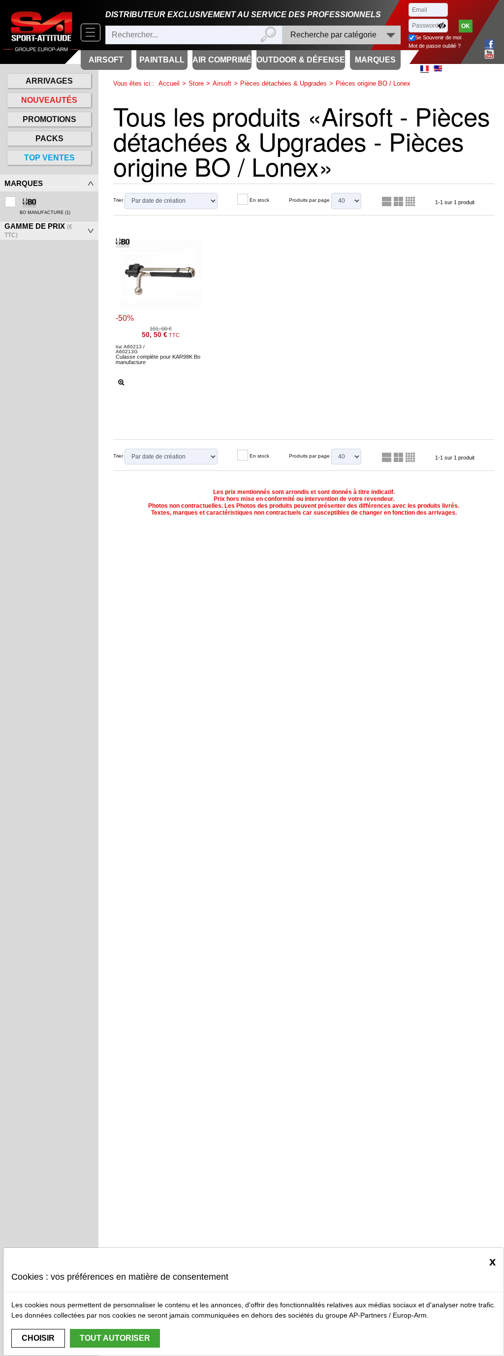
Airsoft (222, 83)
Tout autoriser (115, 1338)
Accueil (169, 83)
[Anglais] (438, 68)
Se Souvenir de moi (438, 37)
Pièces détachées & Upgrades (283, 83)
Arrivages (49, 81)
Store (196, 83)
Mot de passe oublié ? (435, 46)
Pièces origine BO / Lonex (373, 83)
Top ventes (49, 158)
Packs (49, 138)
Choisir (38, 1338)
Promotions (49, 119)
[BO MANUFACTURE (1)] (49, 198)
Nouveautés (49, 100)
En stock (259, 200)
